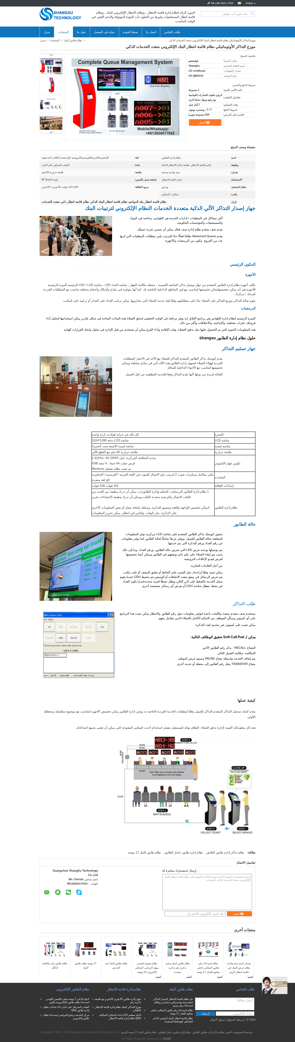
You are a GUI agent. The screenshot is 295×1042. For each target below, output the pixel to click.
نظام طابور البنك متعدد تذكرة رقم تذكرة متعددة (177, 968)
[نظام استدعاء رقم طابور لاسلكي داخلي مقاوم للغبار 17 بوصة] (208, 949)
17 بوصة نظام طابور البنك (86, 965)
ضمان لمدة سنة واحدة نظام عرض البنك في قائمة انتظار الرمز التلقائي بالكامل (239, 968)
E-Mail (251, 1019)
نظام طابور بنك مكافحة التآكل (54, 965)
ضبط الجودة (130, 32)
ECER (167, 1038)
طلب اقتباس (172, 32)
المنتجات (63, 32)
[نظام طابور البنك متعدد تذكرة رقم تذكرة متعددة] (177, 949)
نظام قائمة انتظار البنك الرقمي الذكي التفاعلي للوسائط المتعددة (173, 1020)
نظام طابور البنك (73, 40)
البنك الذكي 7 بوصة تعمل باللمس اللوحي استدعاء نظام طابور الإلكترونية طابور (67, 1001)
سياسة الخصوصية (242, 1032)
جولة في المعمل (104, 32)
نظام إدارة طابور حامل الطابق (184, 852)
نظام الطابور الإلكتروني (72, 989)
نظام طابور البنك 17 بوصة (144, 852)
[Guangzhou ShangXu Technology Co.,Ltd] (63, 14)
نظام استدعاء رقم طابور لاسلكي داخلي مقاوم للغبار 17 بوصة (208, 968)
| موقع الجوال (218, 1019)
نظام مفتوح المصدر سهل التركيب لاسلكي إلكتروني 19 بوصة (147, 968)
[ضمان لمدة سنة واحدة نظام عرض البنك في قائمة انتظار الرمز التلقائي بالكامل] (239, 949)
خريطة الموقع (236, 1019)
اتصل (202, 122)
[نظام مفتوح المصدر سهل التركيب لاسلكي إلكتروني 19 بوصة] (147, 949)
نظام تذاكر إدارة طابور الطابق (225, 852)
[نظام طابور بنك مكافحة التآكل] (55, 949)
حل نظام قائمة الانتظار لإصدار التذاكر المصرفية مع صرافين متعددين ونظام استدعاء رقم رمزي (173, 1002)
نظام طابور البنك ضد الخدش (116, 965)
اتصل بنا (151, 32)
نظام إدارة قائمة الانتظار (124, 989)
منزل (47, 32)
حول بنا (81, 32)
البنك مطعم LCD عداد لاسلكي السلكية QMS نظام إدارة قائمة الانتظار (120, 1016)
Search (252, 14)
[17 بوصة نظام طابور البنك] (85, 949)
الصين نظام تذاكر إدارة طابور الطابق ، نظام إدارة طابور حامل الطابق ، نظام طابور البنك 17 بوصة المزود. (176, 1032)
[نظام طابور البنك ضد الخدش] (116, 949)
